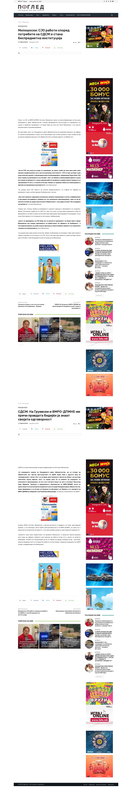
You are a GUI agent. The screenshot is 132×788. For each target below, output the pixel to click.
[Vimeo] (111, 1)
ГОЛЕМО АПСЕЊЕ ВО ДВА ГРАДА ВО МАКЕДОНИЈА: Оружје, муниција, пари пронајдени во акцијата (49, 337)
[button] (112, 15)
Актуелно (28, 332)
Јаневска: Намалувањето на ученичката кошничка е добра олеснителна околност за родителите (28, 337)
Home (19, 22)
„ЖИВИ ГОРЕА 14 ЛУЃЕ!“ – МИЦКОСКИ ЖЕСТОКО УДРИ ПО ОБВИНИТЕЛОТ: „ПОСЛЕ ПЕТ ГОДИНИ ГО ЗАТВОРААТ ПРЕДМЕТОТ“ (104, 276)
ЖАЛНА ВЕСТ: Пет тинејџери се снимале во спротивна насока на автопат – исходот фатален (70, 337)
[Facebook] (104, 1)
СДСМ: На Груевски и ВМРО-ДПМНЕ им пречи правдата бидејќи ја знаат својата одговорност (66, 306)
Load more (99, 295)
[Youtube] (113, 1)
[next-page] (22, 345)
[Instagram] (106, 1)
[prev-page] (19, 345)
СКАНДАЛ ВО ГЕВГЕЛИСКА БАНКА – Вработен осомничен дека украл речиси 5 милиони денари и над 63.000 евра (104, 288)
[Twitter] (108, 1)
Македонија (25, 22)
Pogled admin (24, 42)
